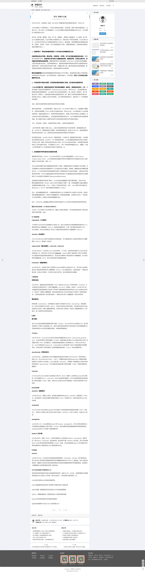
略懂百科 (38, 5)
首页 (33, 10)
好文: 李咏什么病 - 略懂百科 (49, 522)
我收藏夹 (50, 558)
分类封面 (34, 558)
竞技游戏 (103, 86)
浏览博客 (42, 558)
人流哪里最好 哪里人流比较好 (70, 537)
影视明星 (103, 94)
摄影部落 (103, 83)
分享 (66, 510)
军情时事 (110, 83)
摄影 (95, 83)
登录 (41, 1)
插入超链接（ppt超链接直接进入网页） (42, 535)
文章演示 (103, 91)
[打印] (66, 19)
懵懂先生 (66, 520)
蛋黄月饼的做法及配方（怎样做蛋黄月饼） (43, 539)
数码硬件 (110, 91)
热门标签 (111, 1)
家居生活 (110, 86)
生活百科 (108, 5)
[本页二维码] (143, 569)
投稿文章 (95, 5)
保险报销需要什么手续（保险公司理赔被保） (44, 531)
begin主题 (110, 94)
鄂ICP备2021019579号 (72, 571)
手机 (95, 91)
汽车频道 (103, 88)
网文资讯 (102, 5)
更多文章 (102, 33)
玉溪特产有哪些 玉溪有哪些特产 (71, 535)
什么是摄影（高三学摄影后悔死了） (42, 533)
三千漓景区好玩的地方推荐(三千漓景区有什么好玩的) (76, 533)
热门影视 (95, 86)
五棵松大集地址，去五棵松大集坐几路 (72, 531)
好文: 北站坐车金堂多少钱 (39, 537)
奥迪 (110, 88)
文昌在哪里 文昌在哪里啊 (69, 539)
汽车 (95, 88)
